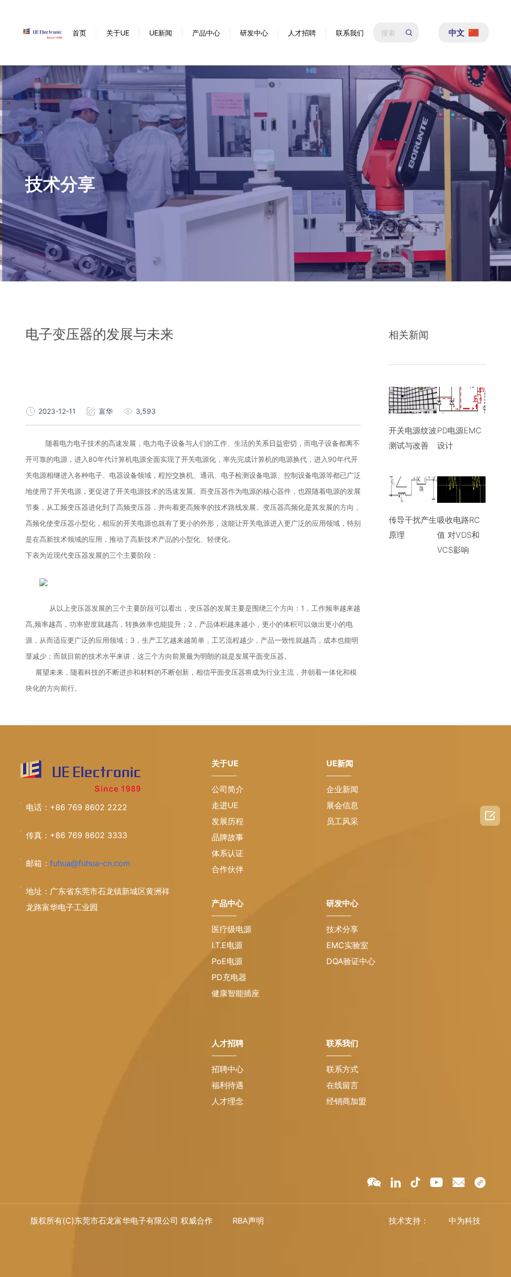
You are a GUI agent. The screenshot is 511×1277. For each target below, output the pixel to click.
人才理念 (228, 1101)
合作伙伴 (228, 869)
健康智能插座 (235, 993)
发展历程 (228, 821)
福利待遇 (228, 1085)
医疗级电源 (232, 929)
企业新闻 (342, 789)
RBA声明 (248, 1221)
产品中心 (206, 32)
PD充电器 (229, 977)
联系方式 (342, 1069)
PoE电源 (227, 961)
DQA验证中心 (350, 961)
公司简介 (228, 789)
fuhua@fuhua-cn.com (90, 863)
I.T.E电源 (227, 945)
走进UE (225, 805)
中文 (457, 32)
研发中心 (254, 32)
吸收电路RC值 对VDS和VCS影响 (458, 535)
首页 (79, 32)
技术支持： (409, 1221)
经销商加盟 (346, 1101)
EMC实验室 (347, 945)
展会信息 (342, 805)
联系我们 (350, 32)
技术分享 (342, 929)
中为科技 (465, 1221)
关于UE (117, 32)
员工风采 (342, 821)
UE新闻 (160, 32)
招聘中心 (228, 1069)
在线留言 (342, 1085)
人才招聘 (302, 32)
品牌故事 (228, 837)
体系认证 (228, 853)
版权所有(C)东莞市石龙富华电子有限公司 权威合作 (121, 1221)
